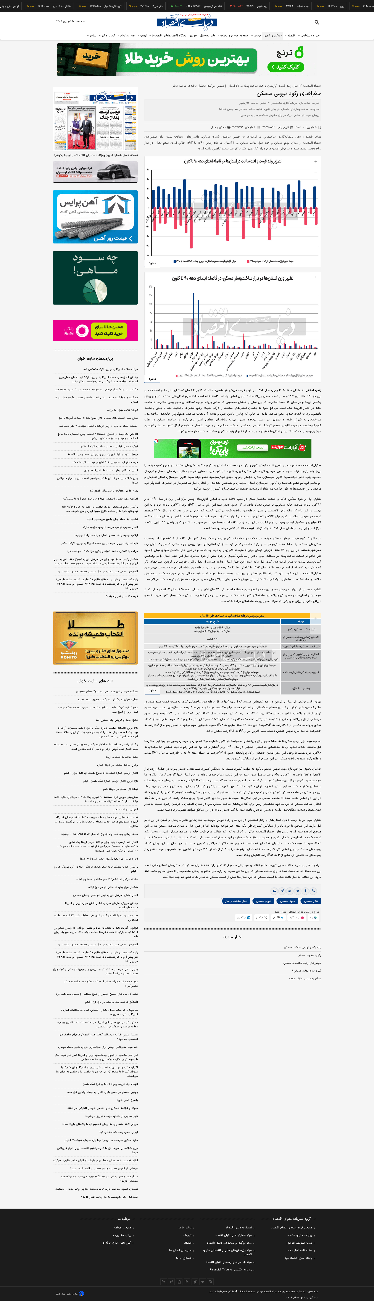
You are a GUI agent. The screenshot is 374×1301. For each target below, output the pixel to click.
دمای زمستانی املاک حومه (305, 979)
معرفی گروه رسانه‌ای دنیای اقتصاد (291, 1228)
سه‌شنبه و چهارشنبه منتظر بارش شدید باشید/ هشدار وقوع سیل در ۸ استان (96, 400)
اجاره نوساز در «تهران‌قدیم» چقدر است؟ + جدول (108, 859)
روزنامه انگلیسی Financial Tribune (231, 1270)
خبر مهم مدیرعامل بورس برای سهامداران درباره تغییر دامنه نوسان (98, 1047)
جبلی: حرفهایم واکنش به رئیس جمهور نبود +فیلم (108, 700)
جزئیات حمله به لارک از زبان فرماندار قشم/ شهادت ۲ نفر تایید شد (98, 426)
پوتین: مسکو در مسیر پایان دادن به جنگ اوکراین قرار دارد (102, 1092)
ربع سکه (352, 6)
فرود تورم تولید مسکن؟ (306, 971)
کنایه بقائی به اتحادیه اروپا (122, 757)
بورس (257, 36)
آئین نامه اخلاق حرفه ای (116, 1243)
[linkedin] (289, 891)
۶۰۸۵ (305, 127)
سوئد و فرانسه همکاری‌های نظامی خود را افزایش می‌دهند (103, 1108)
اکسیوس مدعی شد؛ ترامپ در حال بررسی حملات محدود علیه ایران (98, 571)
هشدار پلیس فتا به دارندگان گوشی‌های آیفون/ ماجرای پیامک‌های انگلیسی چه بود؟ (98, 1037)
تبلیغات (187, 1235)
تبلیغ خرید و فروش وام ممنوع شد (117, 720)
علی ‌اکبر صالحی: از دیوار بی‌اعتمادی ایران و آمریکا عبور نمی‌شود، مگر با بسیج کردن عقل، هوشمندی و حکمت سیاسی (96, 1057)
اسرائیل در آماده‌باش (125, 809)
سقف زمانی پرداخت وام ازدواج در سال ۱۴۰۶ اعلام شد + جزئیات (99, 834)
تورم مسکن (263, 901)
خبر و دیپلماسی (310, 36)
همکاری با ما (184, 1258)
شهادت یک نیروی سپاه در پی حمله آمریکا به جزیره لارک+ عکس (99, 543)
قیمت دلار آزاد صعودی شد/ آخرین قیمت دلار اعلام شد (105, 462)
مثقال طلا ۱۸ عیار (32, 6)
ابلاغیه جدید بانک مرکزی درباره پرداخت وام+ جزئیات (106, 535)
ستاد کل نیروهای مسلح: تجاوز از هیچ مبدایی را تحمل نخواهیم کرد (97, 994)
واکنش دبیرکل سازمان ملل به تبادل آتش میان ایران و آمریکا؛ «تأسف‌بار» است (101, 905)
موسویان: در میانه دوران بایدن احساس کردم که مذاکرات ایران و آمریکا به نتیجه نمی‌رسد (99, 1012)
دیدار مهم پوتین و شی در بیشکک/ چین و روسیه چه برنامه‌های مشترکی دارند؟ (99, 1178)
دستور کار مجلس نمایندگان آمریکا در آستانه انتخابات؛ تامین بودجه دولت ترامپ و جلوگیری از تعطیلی (97, 1024)
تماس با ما (185, 1228)
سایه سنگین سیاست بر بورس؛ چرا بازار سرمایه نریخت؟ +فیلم (101, 1140)
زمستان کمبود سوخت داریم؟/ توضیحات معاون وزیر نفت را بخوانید (96, 1189)
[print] (274, 891)
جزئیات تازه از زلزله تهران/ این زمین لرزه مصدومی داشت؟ (103, 454)
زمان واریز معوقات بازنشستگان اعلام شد (114, 491)
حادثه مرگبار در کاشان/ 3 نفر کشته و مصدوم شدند (107, 879)
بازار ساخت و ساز (236, 901)
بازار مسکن (311, 901)
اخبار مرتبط (233, 937)
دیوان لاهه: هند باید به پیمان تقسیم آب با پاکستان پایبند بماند (100, 1124)
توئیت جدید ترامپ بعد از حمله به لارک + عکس (109, 446)
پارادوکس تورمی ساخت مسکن (302, 947)
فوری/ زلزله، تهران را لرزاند (122, 410)
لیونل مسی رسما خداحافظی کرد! (118, 1132)
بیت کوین (232, 6)
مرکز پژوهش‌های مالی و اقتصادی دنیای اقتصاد (227, 1252)
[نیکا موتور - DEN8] (95, 172)
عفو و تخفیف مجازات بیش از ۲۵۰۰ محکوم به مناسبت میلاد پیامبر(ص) (101, 984)
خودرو (193, 36)
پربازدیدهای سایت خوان (95, 358)
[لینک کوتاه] (313, 891)
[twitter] (297, 891)
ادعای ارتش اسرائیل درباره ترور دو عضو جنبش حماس (105, 895)
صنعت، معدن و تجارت (233, 36)
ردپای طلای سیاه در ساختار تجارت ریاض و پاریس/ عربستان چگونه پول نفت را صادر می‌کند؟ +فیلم (95, 971)
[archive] (163, 1281)
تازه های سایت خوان (95, 681)
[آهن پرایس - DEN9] (95, 217)
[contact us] (171, 1281)
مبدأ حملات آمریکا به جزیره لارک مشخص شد (110, 369)
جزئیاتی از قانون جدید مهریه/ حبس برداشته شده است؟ (104, 1168)
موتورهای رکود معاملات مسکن (302, 963)
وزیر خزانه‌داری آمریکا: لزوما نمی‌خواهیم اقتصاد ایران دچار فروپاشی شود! (97, 480)
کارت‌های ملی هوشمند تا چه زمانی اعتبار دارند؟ (109, 1197)
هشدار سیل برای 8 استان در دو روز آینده (113, 887)
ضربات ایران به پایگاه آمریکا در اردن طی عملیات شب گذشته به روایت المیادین (96, 917)
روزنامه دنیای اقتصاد (299, 1235)
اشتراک (188, 1243)
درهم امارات (273, 6)
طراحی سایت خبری (69, 1294)
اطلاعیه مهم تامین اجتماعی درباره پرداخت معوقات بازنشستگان (100, 499)
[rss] (187, 1281)
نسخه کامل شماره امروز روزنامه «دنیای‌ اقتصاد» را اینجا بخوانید (95, 155)
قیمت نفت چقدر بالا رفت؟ (121, 596)
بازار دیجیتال (207, 36)
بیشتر (92, 36)
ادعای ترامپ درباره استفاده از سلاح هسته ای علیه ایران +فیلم (101, 773)
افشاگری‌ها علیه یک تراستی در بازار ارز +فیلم (111, 1002)
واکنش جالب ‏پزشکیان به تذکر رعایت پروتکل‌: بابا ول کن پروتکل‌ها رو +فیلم (96, 869)
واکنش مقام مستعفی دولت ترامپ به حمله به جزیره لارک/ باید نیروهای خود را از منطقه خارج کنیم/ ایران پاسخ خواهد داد (99, 509)
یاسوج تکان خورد (127, 1100)
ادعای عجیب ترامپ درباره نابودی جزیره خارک (110, 527)
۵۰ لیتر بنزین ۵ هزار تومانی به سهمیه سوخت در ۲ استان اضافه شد (96, 390)
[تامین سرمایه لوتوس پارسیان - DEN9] (95, 278)
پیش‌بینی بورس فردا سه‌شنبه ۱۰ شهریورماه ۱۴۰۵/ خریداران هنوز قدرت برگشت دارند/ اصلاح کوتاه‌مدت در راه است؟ (95, 799)
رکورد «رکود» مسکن (309, 955)
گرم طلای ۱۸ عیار (83, 6)
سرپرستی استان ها (180, 1250)
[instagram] (210, 1281)
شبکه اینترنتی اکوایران (299, 1243)
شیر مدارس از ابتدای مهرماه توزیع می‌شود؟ (111, 1116)
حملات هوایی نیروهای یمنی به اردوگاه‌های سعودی (107, 691)
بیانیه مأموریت (122, 1235)
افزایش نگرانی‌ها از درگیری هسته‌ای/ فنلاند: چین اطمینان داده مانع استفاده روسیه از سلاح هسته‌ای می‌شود (98, 436)
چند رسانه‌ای (127, 36)
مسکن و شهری (273, 36)
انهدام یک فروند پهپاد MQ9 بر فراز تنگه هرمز (110, 1084)
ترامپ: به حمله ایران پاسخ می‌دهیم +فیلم (112, 519)
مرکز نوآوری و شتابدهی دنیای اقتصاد (229, 1243)
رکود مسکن (287, 901)
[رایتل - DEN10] (95, 330)
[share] (179, 1281)
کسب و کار (108, 36)
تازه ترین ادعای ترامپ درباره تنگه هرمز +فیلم (110, 781)
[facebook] (305, 891)
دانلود (152, 263)
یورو (312, 6)
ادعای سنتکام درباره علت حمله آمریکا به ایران (111, 470)
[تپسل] (156, 441)
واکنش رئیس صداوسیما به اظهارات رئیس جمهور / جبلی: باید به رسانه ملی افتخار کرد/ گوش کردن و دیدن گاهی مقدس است (95, 747)
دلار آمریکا (128, 6)
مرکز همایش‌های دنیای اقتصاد (233, 1235)
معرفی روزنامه (122, 1228)
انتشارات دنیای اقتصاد (239, 1228)
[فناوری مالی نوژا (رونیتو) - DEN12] (95, 638)
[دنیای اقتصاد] (187, 22)
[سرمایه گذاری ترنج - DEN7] (187, 59)
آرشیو (143, 36)
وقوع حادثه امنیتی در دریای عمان (117, 765)
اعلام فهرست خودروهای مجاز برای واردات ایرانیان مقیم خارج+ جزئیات (95, 1160)
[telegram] (282, 891)
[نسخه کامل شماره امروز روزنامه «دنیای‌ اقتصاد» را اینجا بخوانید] (95, 119)
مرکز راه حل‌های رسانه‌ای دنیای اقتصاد (229, 1262)
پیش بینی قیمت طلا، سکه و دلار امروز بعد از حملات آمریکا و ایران (97, 418)
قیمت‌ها (156, 36)
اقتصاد (290, 36)
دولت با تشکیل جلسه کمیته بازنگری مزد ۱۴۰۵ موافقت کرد (102, 551)
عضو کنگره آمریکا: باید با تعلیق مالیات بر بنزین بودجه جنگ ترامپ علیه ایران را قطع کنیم (98, 710)
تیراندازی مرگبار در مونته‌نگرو (120, 789)
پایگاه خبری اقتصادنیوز (298, 1258)
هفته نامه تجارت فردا (299, 1250)
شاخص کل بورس (183, 6)
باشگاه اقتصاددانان (175, 36)
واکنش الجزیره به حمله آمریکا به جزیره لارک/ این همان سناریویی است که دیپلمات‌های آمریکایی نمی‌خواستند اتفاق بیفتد (98, 379)
